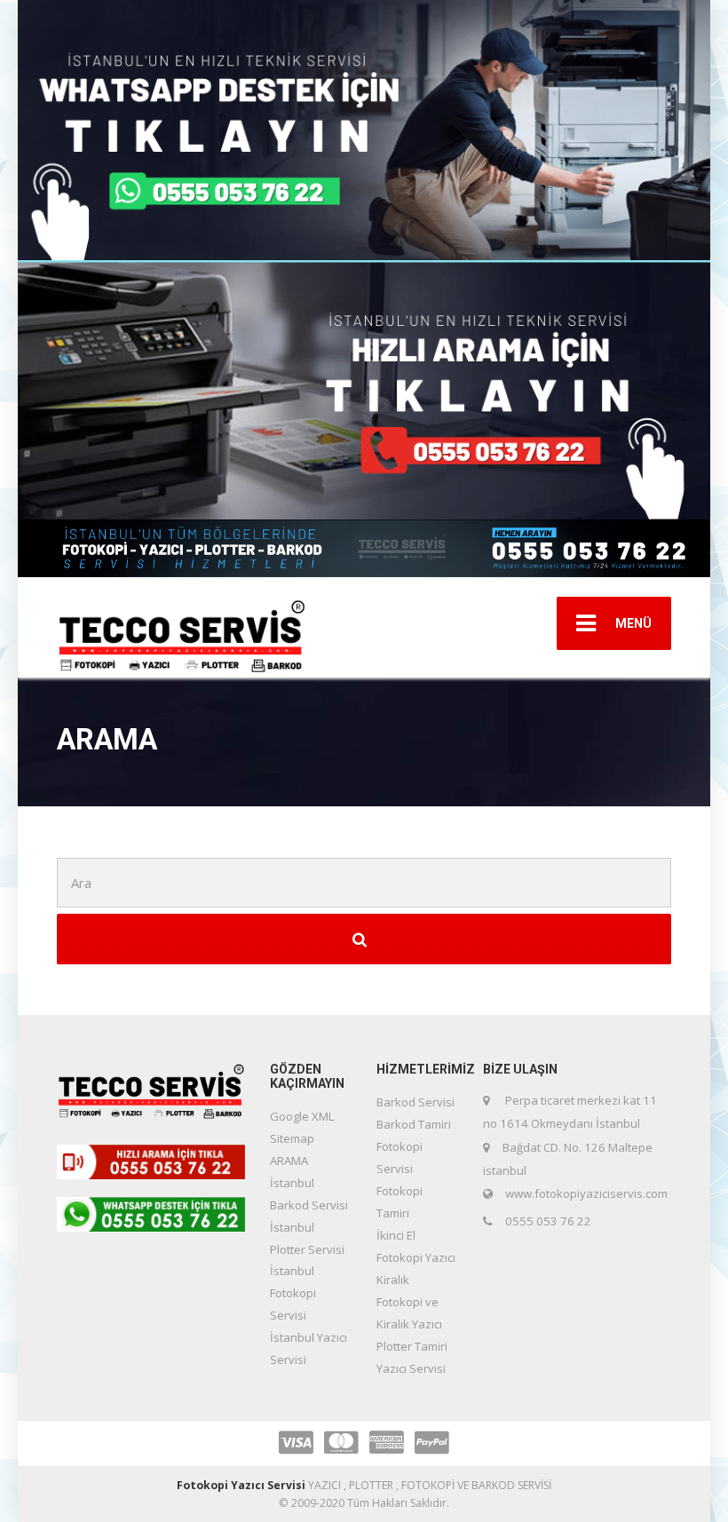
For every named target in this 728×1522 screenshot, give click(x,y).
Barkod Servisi (415, 1102)
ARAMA (289, 1161)
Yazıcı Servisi (411, 1368)
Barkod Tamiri (413, 1124)
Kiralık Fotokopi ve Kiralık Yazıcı (409, 1302)
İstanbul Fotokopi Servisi (293, 1293)
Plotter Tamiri (411, 1346)
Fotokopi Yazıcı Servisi (241, 1485)
